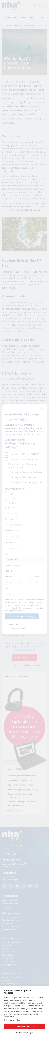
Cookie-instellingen (24, 1033)
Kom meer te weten (12, 1020)
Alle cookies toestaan (24, 1026)
